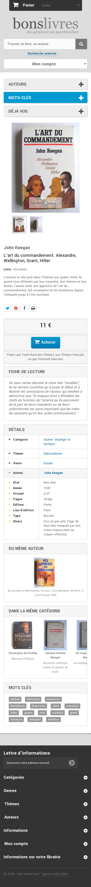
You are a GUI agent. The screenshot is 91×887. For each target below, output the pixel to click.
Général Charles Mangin (55, 655)
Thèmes (11, 804)
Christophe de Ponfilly (22, 653)
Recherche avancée (42, 53)
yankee (15, 699)
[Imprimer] (33, 308)
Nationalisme (53, 453)
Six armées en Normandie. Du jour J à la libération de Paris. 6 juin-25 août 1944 (45, 593)
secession (53, 699)
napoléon (72, 706)
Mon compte (16, 843)
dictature (16, 719)
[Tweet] (7, 308)
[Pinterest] (16, 308)
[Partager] (24, 308)
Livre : (8, 269)
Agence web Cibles (54, 874)
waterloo (53, 719)
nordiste (57, 713)
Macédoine (17, 706)
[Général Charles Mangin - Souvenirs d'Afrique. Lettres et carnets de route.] (55, 635)
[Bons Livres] (45, 25)
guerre (28, 713)
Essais (48, 463)
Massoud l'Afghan (22, 659)
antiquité (35, 719)
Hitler (13, 713)
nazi (42, 713)
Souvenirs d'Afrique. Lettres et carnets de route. (55, 667)
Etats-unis (38, 706)
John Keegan (53, 473)
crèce (55, 706)
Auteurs (17, 84)
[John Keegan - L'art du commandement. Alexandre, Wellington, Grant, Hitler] (19, 224)
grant (73, 713)
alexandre (33, 699)
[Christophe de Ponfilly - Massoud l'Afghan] (23, 635)
